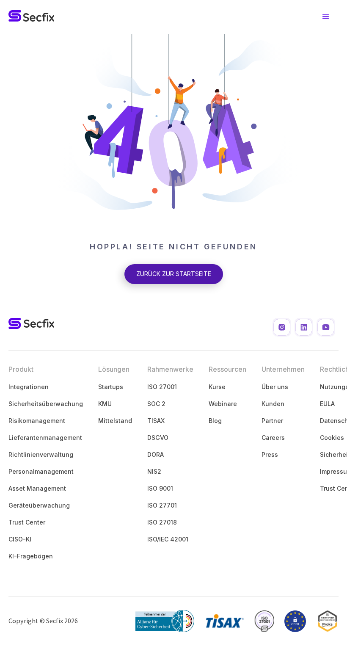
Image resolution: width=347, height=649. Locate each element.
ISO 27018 (162, 522)
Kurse (217, 386)
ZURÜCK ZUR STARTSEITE (173, 273)
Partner (272, 420)
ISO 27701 (162, 505)
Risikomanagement (36, 420)
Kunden (273, 403)
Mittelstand (115, 420)
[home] (31, 16)
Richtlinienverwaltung (40, 454)
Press (270, 454)
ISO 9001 (160, 488)
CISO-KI (19, 539)
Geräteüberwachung (39, 505)
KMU (105, 403)
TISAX (156, 420)
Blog (215, 420)
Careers (273, 437)
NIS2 (154, 471)
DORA (155, 454)
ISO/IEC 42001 (167, 539)
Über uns (275, 386)
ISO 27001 (162, 386)
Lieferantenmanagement (45, 437)
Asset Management (37, 488)
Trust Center (26, 522)
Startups (110, 386)
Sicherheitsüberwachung (45, 403)
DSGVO (157, 437)
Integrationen (28, 386)
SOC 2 (156, 403)
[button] (326, 17)
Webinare (223, 403)
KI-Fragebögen (30, 556)
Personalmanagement (41, 471)
